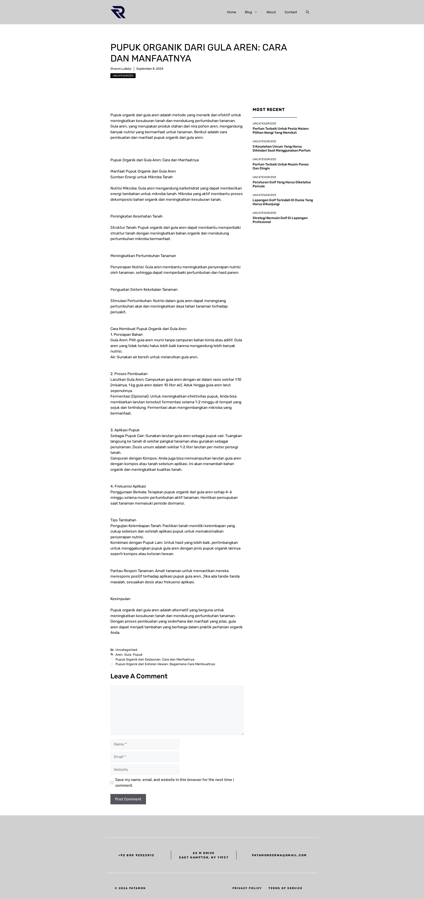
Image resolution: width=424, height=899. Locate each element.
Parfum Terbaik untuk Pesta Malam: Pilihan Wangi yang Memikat (281, 130)
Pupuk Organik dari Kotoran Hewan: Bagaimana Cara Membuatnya (165, 664)
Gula (127, 655)
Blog (248, 12)
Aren (119, 655)
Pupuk (137, 655)
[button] (307, 12)
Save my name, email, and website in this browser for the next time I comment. (174, 782)
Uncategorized (123, 75)
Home (231, 12)
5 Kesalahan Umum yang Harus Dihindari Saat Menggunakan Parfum (282, 148)
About (271, 12)
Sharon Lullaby (121, 69)
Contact (291, 12)
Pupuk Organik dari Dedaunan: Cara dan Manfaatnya (154, 659)
